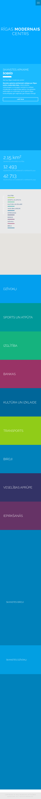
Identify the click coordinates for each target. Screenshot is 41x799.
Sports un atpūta (14, 200)
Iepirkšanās (12, 213)
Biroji (10, 226)
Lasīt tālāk (20, 99)
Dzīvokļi (11, 221)
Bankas (10, 217)
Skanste (2, 2)
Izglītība (11, 195)
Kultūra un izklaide (15, 204)
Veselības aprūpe (14, 208)
